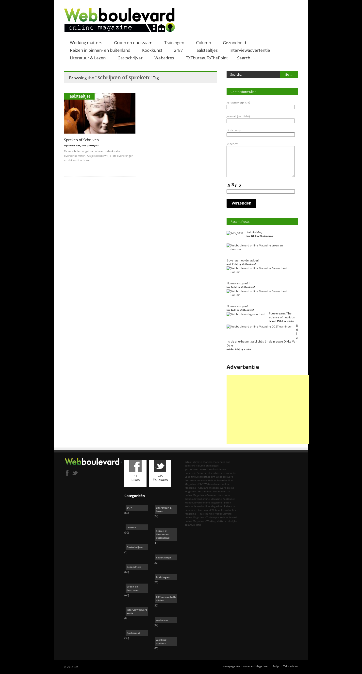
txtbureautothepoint (203, 476)
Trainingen (174, 42)
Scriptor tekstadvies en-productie (216, 473)
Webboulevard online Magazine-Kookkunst (210, 499)
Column (203, 42)
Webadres (164, 58)
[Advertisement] (268, 409)
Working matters (86, 42)
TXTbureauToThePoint (207, 58)
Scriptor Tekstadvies (285, 666)
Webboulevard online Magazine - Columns (207, 485)
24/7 (178, 50)
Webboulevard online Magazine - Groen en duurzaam (207, 493)
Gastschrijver (130, 58)
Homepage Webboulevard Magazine (244, 666)
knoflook (214, 469)
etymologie (212, 465)
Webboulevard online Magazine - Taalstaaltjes (211, 511)
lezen (222, 469)
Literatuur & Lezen (88, 58)
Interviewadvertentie (250, 50)
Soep (187, 476)
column (200, 465)
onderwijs (190, 473)
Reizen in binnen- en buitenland (100, 50)
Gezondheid (234, 42)
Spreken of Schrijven (81, 139)
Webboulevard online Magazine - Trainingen (208, 515)
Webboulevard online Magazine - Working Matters (211, 519)
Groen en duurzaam (133, 42)
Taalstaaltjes (206, 50)
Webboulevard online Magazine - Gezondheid (209, 489)
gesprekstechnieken (196, 469)
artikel (188, 462)
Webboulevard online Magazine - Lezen (208, 502)
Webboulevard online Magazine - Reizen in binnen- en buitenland (210, 508)
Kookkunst (152, 50)
